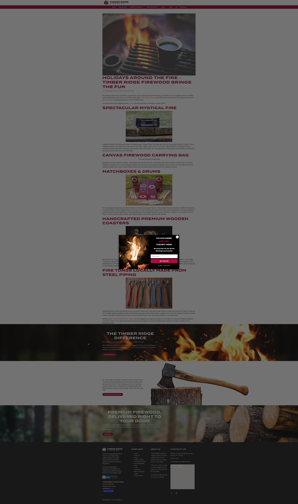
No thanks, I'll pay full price (164, 265)
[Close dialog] (177, 237)
